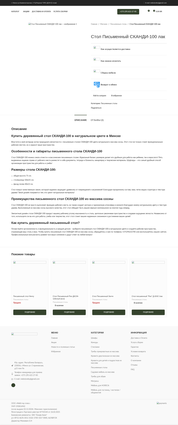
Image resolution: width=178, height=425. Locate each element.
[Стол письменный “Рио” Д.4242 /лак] (148, 277)
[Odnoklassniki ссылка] (118, 108)
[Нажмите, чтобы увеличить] (33, 20)
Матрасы (95, 381)
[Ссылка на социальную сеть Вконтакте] (124, 108)
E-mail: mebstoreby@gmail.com (156, 3)
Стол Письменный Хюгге (102, 296)
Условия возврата (138, 352)
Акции (53, 342)
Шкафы (94, 338)
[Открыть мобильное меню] (165, 11)
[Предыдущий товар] (92, 29)
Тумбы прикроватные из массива (105, 352)
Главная (94, 24)
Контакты (135, 356)
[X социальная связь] (106, 108)
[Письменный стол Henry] (29, 277)
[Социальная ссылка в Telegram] (127, 108)
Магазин (103, 24)
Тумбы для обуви (98, 377)
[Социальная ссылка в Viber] (130, 108)
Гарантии (135, 347)
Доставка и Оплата (139, 338)
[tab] (80, 119)
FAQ (132, 369)
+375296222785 (129, 232)
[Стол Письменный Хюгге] (108, 277)
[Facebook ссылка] (103, 108)
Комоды (94, 342)
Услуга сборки (137, 342)
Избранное (55, 352)
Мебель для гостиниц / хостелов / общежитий (105, 391)
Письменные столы (118, 24)
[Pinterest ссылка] (112, 108)
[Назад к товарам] (95, 29)
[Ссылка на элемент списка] (29, 374)
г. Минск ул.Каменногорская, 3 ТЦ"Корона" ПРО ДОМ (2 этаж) (34, 3)
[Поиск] (142, 11)
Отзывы (134, 365)
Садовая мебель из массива (102, 372)
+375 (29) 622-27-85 (128, 11)
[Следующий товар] (98, 29)
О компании (136, 361)
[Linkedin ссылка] (115, 108)
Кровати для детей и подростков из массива (106, 362)
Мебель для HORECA (100, 385)
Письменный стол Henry (23, 296)
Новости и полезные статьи (63, 347)
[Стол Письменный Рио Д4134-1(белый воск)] (69, 277)
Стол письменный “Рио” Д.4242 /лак (147, 296)
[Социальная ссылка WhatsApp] (121, 108)
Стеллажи (95, 347)
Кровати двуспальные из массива (105, 356)
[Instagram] (13, 385)
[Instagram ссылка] (140, 3)
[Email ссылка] (109, 108)
